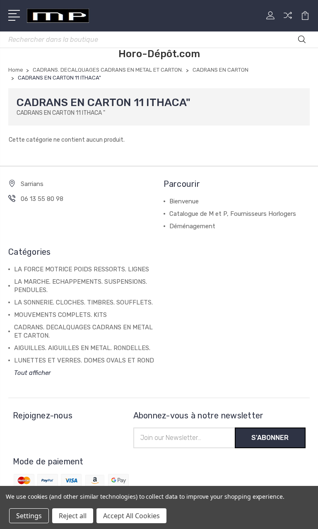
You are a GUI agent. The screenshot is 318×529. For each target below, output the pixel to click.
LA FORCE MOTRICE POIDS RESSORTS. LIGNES (81, 269)
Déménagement (192, 226)
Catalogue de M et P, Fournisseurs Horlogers (232, 213)
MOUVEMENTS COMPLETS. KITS (60, 315)
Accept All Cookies (131, 515)
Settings (29, 515)
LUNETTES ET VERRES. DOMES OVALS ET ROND (84, 360)
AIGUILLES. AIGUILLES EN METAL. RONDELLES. (82, 348)
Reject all (73, 515)
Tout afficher (32, 373)
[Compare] (287, 20)
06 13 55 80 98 (42, 199)
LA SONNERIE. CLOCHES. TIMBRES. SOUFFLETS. (83, 302)
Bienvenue (184, 201)
